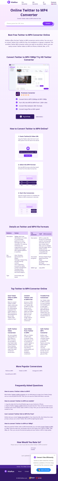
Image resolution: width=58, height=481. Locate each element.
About (19, 471)
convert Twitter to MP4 (47, 426)
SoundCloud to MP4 (10, 374)
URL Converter (35, 3)
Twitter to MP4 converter (18, 394)
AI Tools (44, 3)
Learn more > (39, 116)
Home (18, 466)
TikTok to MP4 (9, 371)
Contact (27, 471)
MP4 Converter (47, 234)
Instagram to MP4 (37, 371)
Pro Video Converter (26, 466)
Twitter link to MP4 (23, 417)
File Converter (24, 3)
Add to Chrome (45, 470)
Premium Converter (54, 3)
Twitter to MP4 (23, 371)
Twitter (16, 236)
